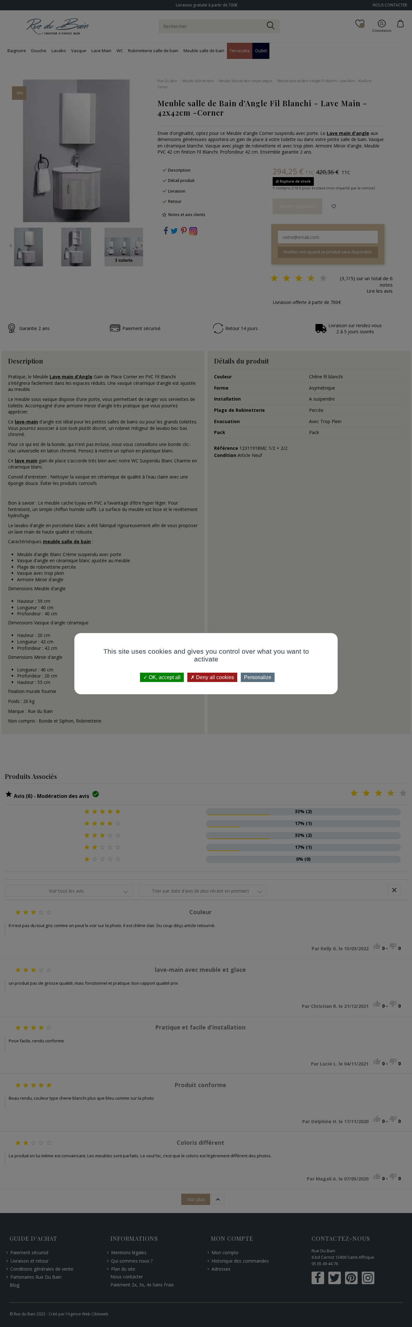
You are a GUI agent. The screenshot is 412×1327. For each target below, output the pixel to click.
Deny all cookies (214, 677)
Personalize (257, 677)
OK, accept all (164, 677)
